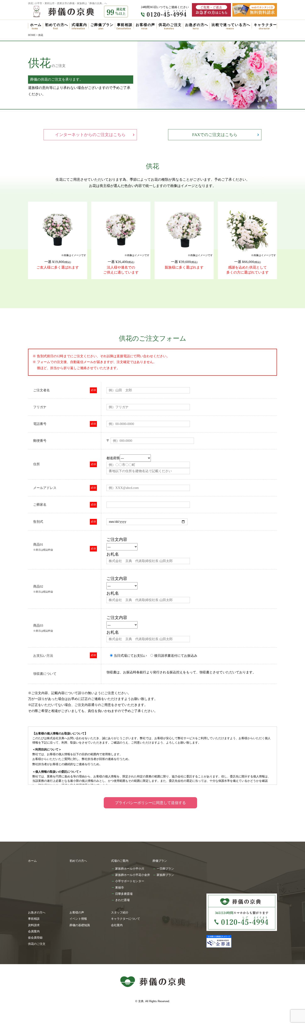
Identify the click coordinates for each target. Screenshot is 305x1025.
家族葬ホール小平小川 (129, 868)
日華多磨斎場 (124, 893)
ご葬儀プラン (102, 25)
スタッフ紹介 (119, 912)
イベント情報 (78, 918)
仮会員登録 (35, 937)
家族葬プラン (165, 874)
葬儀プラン (159, 860)
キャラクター (265, 25)
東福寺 (119, 887)
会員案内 (34, 931)
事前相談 (125, 25)
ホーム (36, 25)
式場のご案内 (119, 860)
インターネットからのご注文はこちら (90, 134)
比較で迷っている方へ (231, 25)
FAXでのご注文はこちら (214, 134)
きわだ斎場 (122, 900)
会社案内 (117, 925)
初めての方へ (56, 25)
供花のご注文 (170, 25)
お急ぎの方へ (196, 25)
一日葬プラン (165, 868)
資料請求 (34, 925)
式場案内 (79, 25)
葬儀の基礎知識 (80, 925)
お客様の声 (145, 25)
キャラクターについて (125, 918)
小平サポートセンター (129, 881)
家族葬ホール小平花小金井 (132, 874)
